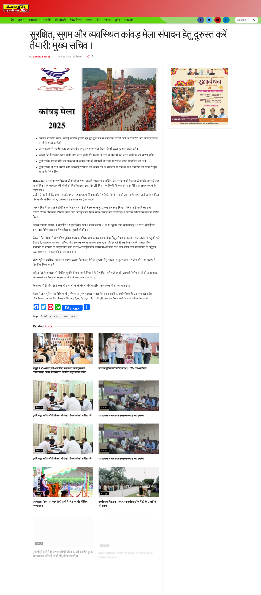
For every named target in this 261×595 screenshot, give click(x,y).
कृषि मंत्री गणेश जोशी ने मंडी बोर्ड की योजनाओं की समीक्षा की (62, 415)
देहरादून (79, 57)
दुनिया (117, 20)
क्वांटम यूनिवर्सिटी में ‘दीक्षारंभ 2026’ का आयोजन (122, 368)
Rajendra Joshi (41, 57)
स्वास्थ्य (107, 20)
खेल (98, 20)
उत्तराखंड (32, 20)
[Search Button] (255, 20)
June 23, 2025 (63, 57)
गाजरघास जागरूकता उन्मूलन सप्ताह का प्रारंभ (121, 415)
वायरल (89, 20)
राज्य (20, 20)
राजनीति (47, 20)
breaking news (50, 316)
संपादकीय (128, 20)
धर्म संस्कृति (60, 20)
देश (12, 20)
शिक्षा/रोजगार (76, 20)
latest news (70, 316)
